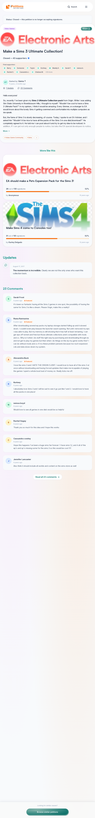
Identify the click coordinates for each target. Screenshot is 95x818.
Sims (29, 138)
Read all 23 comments (47, 477)
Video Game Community (13, 138)
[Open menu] (86, 7)
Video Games (10, 29)
